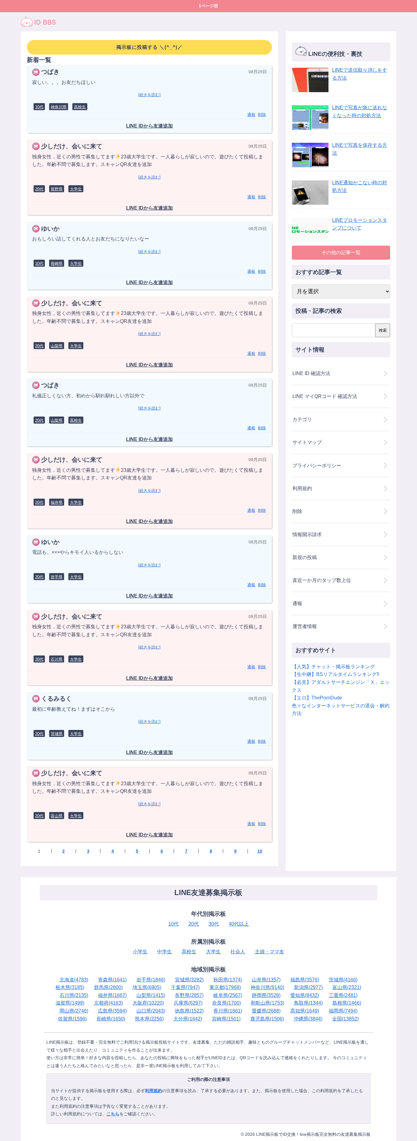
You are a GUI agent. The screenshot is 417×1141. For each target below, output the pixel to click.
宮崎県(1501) (226, 1018)
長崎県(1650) (110, 1018)
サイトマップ (307, 442)
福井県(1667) (112, 995)
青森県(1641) (112, 979)
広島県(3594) (112, 1010)
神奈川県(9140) (267, 987)
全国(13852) (345, 1018)
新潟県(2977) (308, 987)
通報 (251, 114)
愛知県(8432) (304, 995)
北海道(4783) (74, 979)
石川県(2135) (74, 995)
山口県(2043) (150, 1010)
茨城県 (57, 733)
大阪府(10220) (148, 1003)
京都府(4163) (108, 1003)
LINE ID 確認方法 (311, 373)
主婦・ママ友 (269, 951)
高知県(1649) (304, 1010)
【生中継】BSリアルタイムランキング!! (335, 674)
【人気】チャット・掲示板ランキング (333, 666)
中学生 (164, 951)
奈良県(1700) (226, 1003)
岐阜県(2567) (227, 995)
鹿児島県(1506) (267, 1018)
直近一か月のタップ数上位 (321, 580)
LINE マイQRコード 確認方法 (324, 396)
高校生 (80, 107)
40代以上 (239, 923)
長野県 (57, 189)
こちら (113, 1113)
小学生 (140, 951)
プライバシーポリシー (316, 465)
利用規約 (302, 488)
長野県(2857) (189, 995)
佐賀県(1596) (72, 1018)
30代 (214, 923)
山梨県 (57, 346)
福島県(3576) (304, 979)
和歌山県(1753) (267, 1003)
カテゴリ (302, 419)
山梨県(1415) (150, 995)
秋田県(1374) (227, 979)
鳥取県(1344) (308, 1003)
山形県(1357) (266, 979)
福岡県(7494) (343, 1010)
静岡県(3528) (266, 995)
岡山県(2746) (74, 1010)
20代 (39, 189)
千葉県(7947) (185, 987)
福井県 (57, 502)
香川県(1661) (227, 1010)
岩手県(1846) (150, 979)
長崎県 (57, 263)
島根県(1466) (346, 1003)
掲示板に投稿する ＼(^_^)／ (149, 47)
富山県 (57, 816)
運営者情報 (304, 626)
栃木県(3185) (70, 987)
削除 (262, 114)
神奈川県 (59, 107)
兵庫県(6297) (188, 1003)
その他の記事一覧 (341, 252)
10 (259, 851)
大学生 (76, 189)
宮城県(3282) (189, 979)
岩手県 (57, 577)
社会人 (237, 951)
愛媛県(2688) (266, 1010)
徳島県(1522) (189, 1010)
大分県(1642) (187, 1018)
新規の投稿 (304, 557)
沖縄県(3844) (308, 1018)
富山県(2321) (346, 987)
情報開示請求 (307, 534)
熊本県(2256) (149, 1018)
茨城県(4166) (343, 979)
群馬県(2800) (108, 987)
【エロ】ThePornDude (317, 697)
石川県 (57, 659)
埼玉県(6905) (146, 987)
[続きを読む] (149, 94)
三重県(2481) (343, 995)
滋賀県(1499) (70, 1003)
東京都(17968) (225, 987)
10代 (39, 107)
